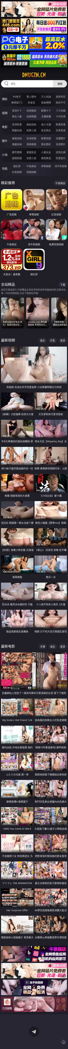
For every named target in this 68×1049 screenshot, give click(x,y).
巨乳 (52, 340)
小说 (4, 155)
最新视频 (8, 340)
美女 (42, 340)
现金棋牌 (46, 102)
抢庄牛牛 (61, 102)
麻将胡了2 (16, 102)
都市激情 (17, 152)
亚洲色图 (31, 138)
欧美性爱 (61, 124)
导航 (4, 169)
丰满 (42, 646)
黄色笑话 (46, 158)
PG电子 (17, 96)
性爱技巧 (61, 158)
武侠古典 (61, 152)
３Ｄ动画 (61, 110)
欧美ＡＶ (46, 110)
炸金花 (31, 102)
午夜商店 (31, 166)
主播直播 (46, 116)
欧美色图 (46, 138)
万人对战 (46, 96)
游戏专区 (61, 96)
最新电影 (8, 646)
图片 (4, 141)
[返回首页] (63, 1042)
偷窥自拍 (17, 138)
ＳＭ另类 (61, 116)
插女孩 (17, 166)
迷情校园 (17, 158)
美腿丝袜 (17, 144)
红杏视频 (17, 172)
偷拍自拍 (31, 124)
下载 (62, 284)
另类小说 (31, 158)
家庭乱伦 (31, 152)
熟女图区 (46, 144)
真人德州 (31, 96)
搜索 (60, 83)
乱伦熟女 (46, 130)
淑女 (52, 646)
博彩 (4, 99)
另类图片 (61, 144)
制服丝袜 (17, 130)
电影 (4, 127)
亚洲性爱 (17, 124)
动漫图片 (61, 138)
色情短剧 (31, 172)
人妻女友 (46, 152)
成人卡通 (46, 124)
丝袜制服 (31, 116)
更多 (62, 340)
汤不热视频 (61, 166)
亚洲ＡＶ (17, 110)
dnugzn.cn (34, 74)
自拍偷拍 (31, 110)
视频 (4, 113)
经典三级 (31, 130)
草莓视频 (46, 166)
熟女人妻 (17, 116)
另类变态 (61, 130)
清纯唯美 (31, 144)
